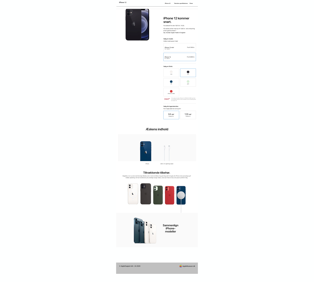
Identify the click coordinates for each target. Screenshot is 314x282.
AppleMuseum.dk (188, 266)
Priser (191, 3)
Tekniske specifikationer (181, 3)
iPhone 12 (167, 3)
